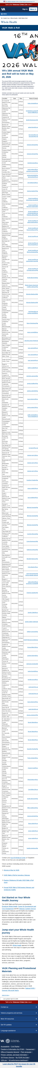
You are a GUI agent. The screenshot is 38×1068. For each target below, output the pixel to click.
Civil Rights (14, 1046)
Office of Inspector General (9, 1052)
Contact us (4, 1007)
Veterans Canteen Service (27, 909)
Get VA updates (6, 1025)
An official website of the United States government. (19, 1)
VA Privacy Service (6, 1057)
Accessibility (5, 1046)
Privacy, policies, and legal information (13, 1055)
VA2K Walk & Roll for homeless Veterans (17, 875)
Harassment (29, 1049)
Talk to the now (18, 5)
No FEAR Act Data (19, 1057)
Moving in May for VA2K (11, 870)
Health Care (6, 18)
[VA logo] (3, 9)
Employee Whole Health (9, 906)
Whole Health (14, 18)
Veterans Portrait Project (28, 1060)
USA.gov (29, 1057)
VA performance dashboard (10, 1060)
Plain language (25, 1052)
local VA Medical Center (18, 858)
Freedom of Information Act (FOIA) (12, 1049)
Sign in (25, 9)
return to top (5, 995)
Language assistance (7, 1031)
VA (1, 18)
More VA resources (7, 1019)
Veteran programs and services (11, 1013)
